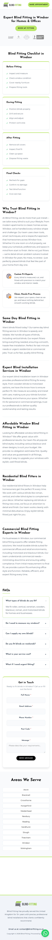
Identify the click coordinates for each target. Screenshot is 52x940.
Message (26, 740)
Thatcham (26, 838)
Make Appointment (39, 4)
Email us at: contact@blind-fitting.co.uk (26, 929)
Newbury (26, 816)
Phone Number (26, 718)
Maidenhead (26, 811)
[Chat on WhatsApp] (45, 933)
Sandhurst (26, 827)
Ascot (26, 790)
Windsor (26, 843)
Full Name (26, 695)
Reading (26, 822)
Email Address (26, 706)
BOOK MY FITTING (26, 28)
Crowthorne (26, 800)
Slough (26, 832)
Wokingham (26, 848)
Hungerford (26, 806)
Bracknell (26, 795)
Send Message (26, 758)
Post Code (26, 729)
